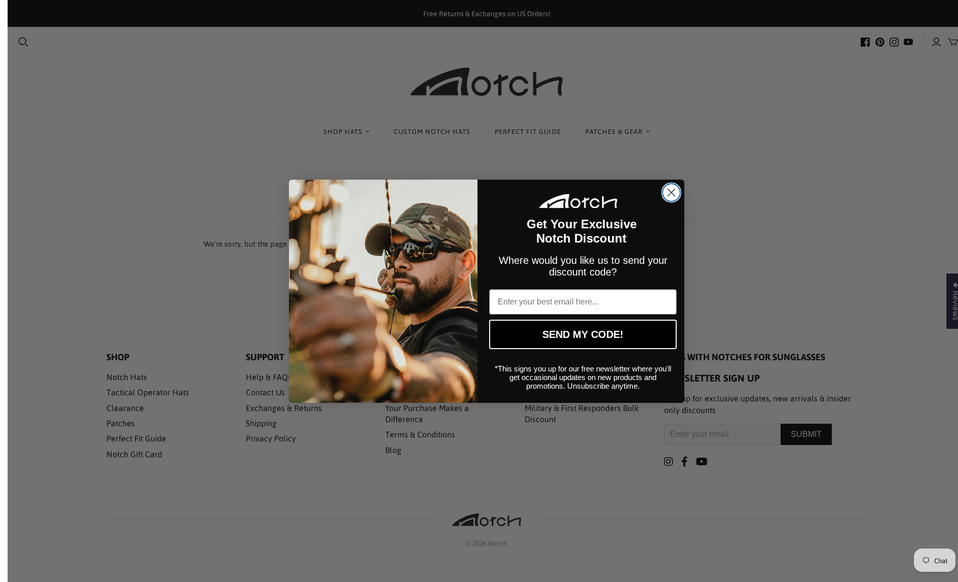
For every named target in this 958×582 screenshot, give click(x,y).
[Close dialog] (671, 192)
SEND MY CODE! (582, 334)
